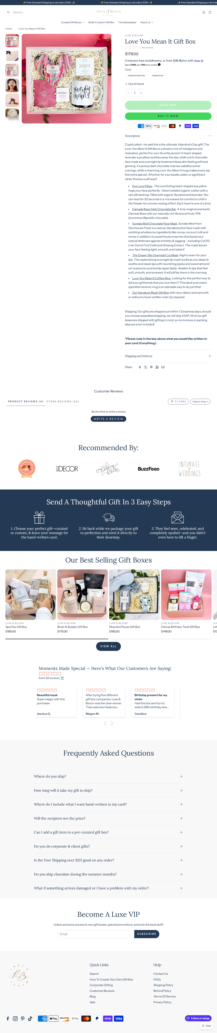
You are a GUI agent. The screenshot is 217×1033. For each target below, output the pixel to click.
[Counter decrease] (128, 93)
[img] (110, 674)
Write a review (108, 419)
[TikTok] (30, 1018)
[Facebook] (139, 367)
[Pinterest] (151, 367)
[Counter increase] (141, 93)
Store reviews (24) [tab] (62, 401)
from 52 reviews (49, 678)
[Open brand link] (49, 469)
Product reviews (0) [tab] (26, 401)
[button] (29, 12)
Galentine (157, 75)
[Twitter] (145, 367)
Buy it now (168, 116)
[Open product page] (30, 594)
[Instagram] (15, 1018)
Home (8, 28)
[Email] (162, 367)
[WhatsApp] (157, 367)
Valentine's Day (136, 75)
